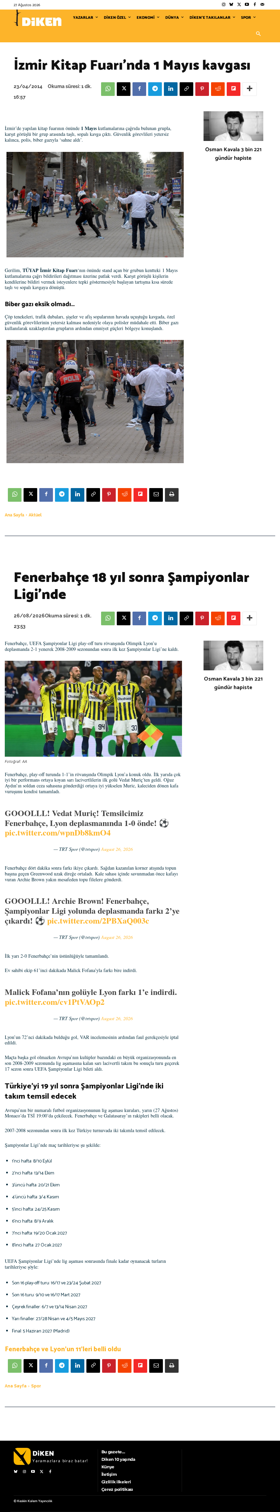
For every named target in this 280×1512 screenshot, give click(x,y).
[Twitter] (239, 5)
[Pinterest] (202, 89)
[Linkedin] (171, 89)
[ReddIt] (218, 89)
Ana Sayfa (14, 515)
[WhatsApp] (108, 89)
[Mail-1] (262, 5)
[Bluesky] (231, 5)
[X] (123, 89)
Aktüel (35, 515)
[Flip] (233, 89)
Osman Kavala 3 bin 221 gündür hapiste (233, 154)
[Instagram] (223, 5)
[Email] (156, 495)
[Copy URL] (186, 89)
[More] (249, 89)
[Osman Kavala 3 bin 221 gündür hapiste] (233, 126)
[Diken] (37, 18)
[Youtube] (247, 5)
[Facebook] (254, 5)
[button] (258, 34)
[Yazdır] (172, 495)
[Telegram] (155, 89)
